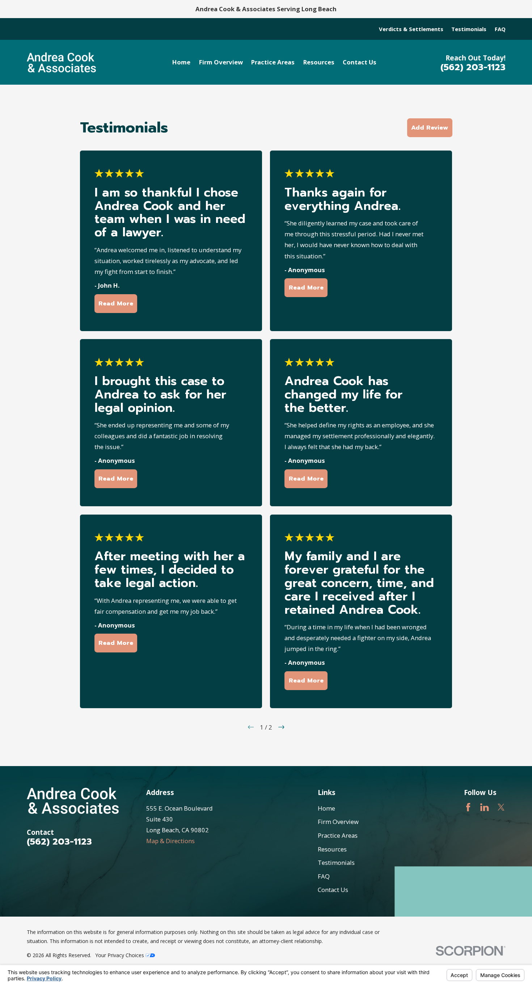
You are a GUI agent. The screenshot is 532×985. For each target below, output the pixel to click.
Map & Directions (170, 841)
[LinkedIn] (484, 807)
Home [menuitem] (181, 62)
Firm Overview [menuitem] (221, 62)
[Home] (61, 62)
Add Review (429, 127)
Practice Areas (338, 835)
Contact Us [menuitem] (359, 62)
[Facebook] (468, 807)
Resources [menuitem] (318, 62)
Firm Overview (338, 821)
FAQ (500, 29)
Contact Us (333, 889)
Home (326, 808)
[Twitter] (501, 807)
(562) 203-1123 (473, 67)
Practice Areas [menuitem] (273, 62)
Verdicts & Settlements (411, 29)
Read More (115, 303)
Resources (332, 849)
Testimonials (468, 29)
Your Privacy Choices (120, 955)
